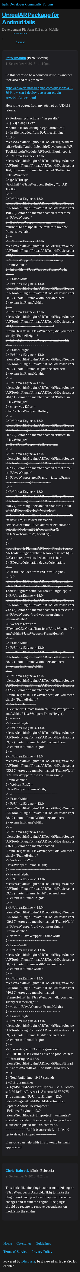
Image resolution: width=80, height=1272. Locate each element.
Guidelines (43, 1243)
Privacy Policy (42, 1251)
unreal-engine (20, 33)
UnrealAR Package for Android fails (30, 18)
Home (7, 1243)
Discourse (28, 1261)
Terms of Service (15, 1251)
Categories (23, 1243)
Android (20, 42)
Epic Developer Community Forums (27, 4)
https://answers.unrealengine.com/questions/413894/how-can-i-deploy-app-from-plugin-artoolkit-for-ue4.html (39, 92)
